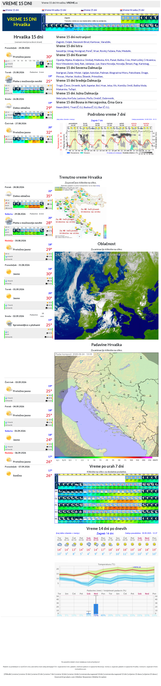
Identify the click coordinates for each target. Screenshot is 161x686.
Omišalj (89, 59)
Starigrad (61, 72)
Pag (135, 63)
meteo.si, (108, 667)
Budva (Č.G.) (90, 107)
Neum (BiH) (62, 107)
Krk (107, 59)
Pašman (104, 72)
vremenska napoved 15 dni (115, 674)
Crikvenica (149, 59)
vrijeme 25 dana (149, 674)
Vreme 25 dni (90, 10)
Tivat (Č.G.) (76, 107)
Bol (98, 85)
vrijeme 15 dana (135, 674)
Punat (113, 59)
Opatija (60, 59)
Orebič (97, 98)
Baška (120, 59)
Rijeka (68, 59)
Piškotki (8, 674)
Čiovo (67, 85)
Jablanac (90, 63)
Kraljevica (78, 59)
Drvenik (75, 85)
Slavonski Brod (81, 41)
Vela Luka (61, 98)
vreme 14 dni (73, 674)
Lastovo (81, 98)
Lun (98, 63)
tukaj (98, 186)
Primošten (97, 76)
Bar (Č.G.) (103, 107)
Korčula (71, 98)
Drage (144, 72)
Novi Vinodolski (65, 63)
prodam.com (69, 677)
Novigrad (80, 50)
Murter (69, 76)
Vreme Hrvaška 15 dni (55, 10)
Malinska (99, 59)
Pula (118, 50)
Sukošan (94, 72)
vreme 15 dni (25, 674)
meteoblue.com (80, 669)
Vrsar (96, 50)
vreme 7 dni (49, 674)
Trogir (59, 85)
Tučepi (72, 89)
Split (83, 85)
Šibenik (87, 76)
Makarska (61, 89)
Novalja (120, 63)
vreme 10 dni (61, 674)
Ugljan (85, 72)
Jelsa (109, 85)
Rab (82, 63)
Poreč (89, 50)
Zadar (70, 72)
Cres (127, 59)
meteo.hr (142, 667)
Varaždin (105, 41)
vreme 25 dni (37, 674)
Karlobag (144, 63)
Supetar (91, 85)
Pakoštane (134, 72)
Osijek (68, 41)
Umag (70, 50)
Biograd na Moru (118, 72)
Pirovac (60, 76)
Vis (115, 85)
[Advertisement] (28, 163)
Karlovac (95, 41)
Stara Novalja (107, 63)
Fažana (111, 50)
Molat (77, 72)
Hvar (103, 85)
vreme (15, 674)
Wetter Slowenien (83, 677)
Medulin (126, 50)
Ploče (89, 98)
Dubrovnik (108, 98)
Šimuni (129, 63)
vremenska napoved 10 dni (91, 674)
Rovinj (103, 50)
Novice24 (59, 677)
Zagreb (60, 41)
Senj (77, 63)
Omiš (130, 85)
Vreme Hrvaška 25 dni (133, 10)
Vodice (78, 76)
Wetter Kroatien (99, 677)
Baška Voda (139, 85)
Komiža (122, 85)
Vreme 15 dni (12, 10)
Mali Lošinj (137, 59)
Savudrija (61, 50)
